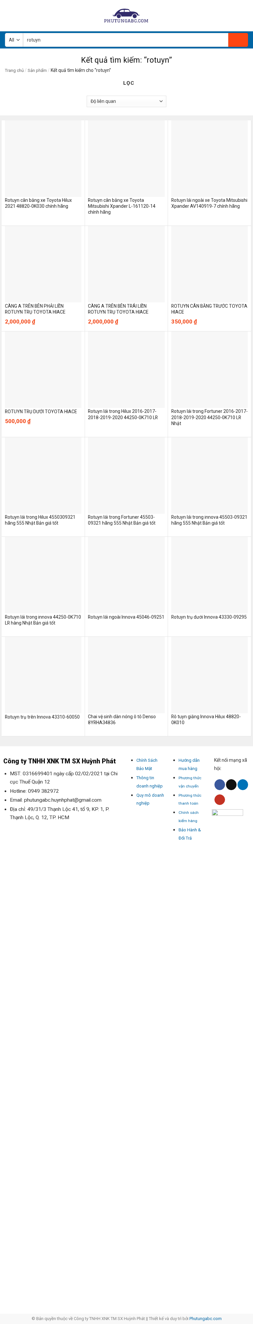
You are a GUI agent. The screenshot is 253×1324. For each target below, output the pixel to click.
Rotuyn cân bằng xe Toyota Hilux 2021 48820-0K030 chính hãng (38, 203)
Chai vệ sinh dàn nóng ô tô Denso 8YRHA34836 (122, 719)
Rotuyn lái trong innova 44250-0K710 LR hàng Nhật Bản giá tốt (43, 620)
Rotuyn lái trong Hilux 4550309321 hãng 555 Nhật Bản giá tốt (40, 520)
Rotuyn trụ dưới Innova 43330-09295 (209, 617)
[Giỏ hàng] (244, 16)
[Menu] (9, 15)
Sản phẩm (37, 70)
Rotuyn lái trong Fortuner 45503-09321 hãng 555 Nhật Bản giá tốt (121, 520)
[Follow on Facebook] (219, 784)
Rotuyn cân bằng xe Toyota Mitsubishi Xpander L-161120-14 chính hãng (121, 206)
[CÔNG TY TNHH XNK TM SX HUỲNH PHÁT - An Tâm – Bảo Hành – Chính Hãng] (126, 15)
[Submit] (238, 40)
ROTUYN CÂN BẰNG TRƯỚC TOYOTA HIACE (209, 309)
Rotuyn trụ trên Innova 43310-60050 (42, 717)
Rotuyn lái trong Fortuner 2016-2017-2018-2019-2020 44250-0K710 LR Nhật (209, 417)
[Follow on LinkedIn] (243, 784)
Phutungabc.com (205, 1318)
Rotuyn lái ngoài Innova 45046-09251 (126, 617)
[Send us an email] (231, 784)
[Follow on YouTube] (219, 799)
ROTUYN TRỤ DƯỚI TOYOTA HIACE (41, 411)
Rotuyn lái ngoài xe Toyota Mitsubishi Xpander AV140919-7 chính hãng (209, 203)
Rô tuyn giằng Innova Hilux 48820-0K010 (206, 719)
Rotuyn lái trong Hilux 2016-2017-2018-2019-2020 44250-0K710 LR (123, 414)
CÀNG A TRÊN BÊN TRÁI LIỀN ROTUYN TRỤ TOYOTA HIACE (118, 309)
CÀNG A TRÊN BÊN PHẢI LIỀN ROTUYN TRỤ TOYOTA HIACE (35, 309)
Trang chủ (14, 70)
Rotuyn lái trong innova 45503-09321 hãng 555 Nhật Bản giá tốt (209, 520)
